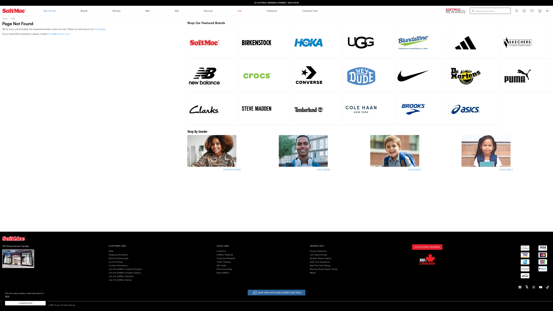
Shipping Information (118, 254)
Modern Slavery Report (321, 258)
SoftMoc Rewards (225, 254)
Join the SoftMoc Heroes (120, 280)
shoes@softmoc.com (59, 33)
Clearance (272, 10)
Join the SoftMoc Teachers (121, 276)
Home (5, 18)
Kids (177, 10)
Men (147, 10)
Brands (84, 10)
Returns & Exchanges (118, 258)
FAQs (111, 251)
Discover (208, 10)
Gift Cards (221, 265)
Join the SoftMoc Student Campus (125, 272)
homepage (99, 29)
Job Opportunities (318, 254)
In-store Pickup (116, 262)
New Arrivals (49, 10)
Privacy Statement (318, 251)
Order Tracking (224, 262)
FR (547, 11)
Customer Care (310, 10)
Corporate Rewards (226, 258)
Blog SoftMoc (223, 272)
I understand (25, 303)
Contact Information (118, 265)
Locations (221, 251)
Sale (240, 10)
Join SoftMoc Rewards (427, 247)
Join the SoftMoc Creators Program (125, 269)
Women (116, 10)
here (7, 296)
